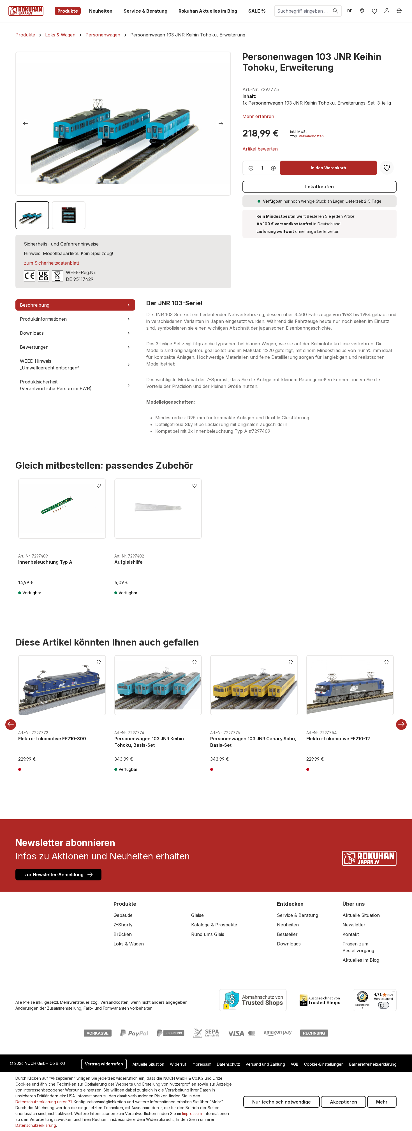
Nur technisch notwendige (281, 1102)
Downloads (289, 944)
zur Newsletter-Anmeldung (54, 874)
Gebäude (123, 915)
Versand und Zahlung (265, 1064)
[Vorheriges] (25, 123)
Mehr (382, 1102)
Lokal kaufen (319, 186)
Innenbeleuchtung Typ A (45, 562)
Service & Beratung (297, 915)
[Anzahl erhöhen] (275, 168)
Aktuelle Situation (361, 915)
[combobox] (302, 11)
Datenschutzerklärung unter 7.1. (44, 1101)
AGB (294, 1064)
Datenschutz (228, 1064)
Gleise (197, 915)
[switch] (383, 1005)
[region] (123, 140)
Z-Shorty (123, 925)
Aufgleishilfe (128, 562)
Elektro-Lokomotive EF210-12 (338, 738)
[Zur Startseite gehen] (25, 11)
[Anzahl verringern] (249, 168)
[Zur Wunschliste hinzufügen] (99, 485)
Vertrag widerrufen (104, 1063)
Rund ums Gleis (207, 934)
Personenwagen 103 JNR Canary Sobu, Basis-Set (253, 742)
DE (349, 10)
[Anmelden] (386, 10)
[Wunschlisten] (374, 10)
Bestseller (287, 934)
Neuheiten (288, 925)
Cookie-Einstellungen (324, 1064)
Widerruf (178, 1064)
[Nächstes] (220, 123)
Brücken (123, 934)
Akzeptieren (343, 1102)
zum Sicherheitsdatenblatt (51, 263)
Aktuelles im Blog (360, 960)
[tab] (75, 305)
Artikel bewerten (260, 149)
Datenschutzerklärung (35, 1125)
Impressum (201, 1064)
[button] (258, 116)
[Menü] (393, 992)
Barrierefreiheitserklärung (373, 1064)
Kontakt (350, 934)
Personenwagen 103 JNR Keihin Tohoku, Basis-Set (149, 742)
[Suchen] (336, 11)
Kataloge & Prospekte (214, 925)
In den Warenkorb (328, 167)
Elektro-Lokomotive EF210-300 (52, 738)
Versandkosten (311, 136)
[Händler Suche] (362, 10)
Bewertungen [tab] (34, 347)
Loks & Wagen (129, 944)
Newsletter (353, 925)
